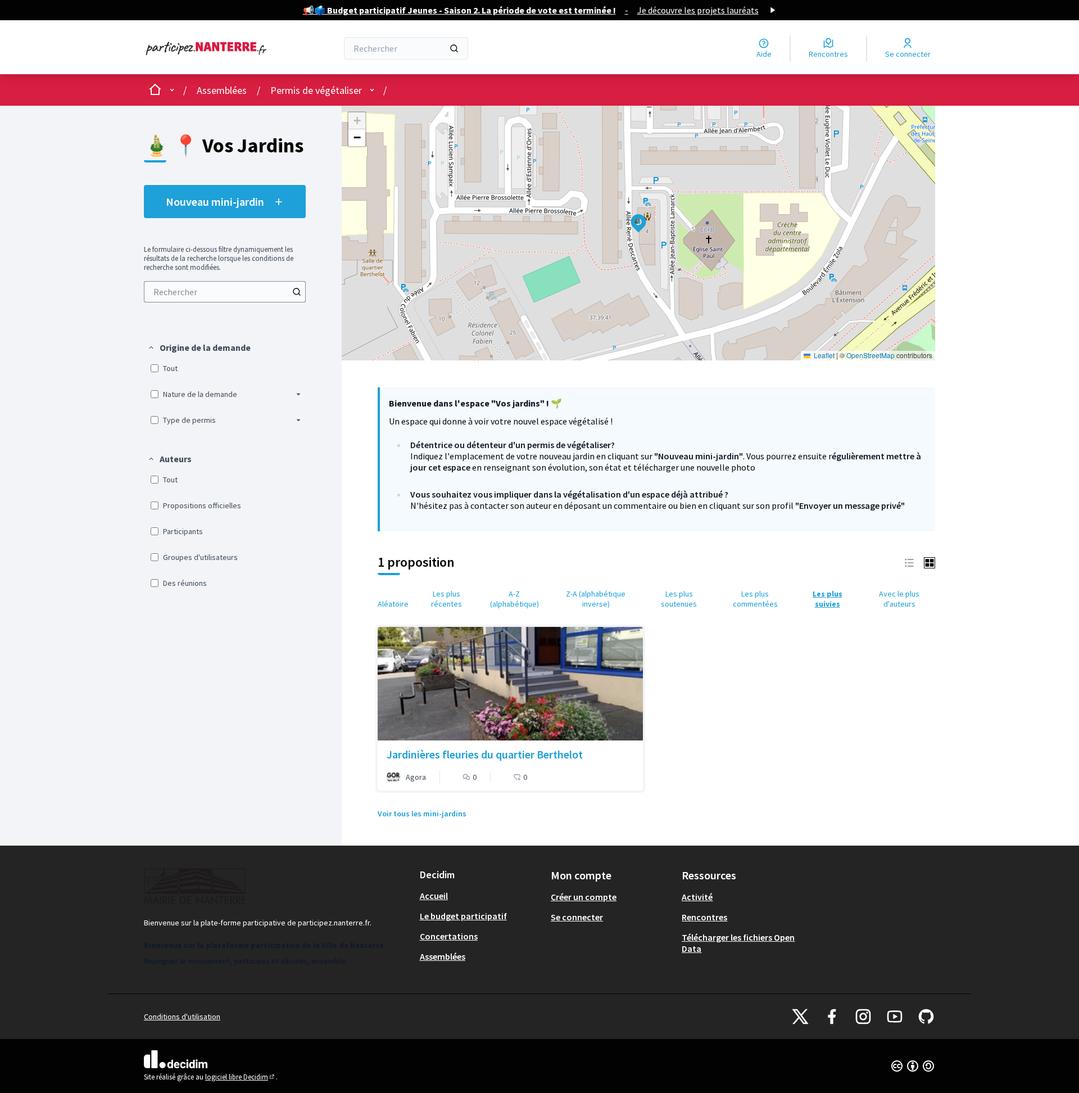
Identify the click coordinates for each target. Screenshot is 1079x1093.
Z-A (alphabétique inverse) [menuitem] (595, 599)
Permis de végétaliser (316, 90)
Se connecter (577, 917)
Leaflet (823, 355)
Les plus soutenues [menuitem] (679, 599)
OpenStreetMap (870, 355)
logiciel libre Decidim (240, 1077)
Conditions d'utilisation (182, 1016)
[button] (199, 347)
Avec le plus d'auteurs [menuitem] (899, 599)
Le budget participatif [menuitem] (463, 916)
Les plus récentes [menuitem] (446, 599)
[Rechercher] (454, 48)
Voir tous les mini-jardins (422, 814)
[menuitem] (225, 291)
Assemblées (222, 90)
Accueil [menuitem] (434, 895)
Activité (697, 896)
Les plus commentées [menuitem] (755, 599)
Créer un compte (583, 896)
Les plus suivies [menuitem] (827, 599)
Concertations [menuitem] (449, 936)
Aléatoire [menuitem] (393, 604)
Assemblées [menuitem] (442, 956)
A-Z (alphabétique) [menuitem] (514, 599)
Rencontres (704, 917)
